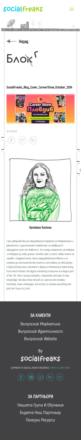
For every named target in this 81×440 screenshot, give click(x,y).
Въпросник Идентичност (40, 331)
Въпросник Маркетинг (40, 323)
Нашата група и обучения (40, 405)
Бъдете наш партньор (40, 412)
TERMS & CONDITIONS (60, 367)
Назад (23, 41)
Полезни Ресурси (40, 419)
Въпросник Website (40, 338)
